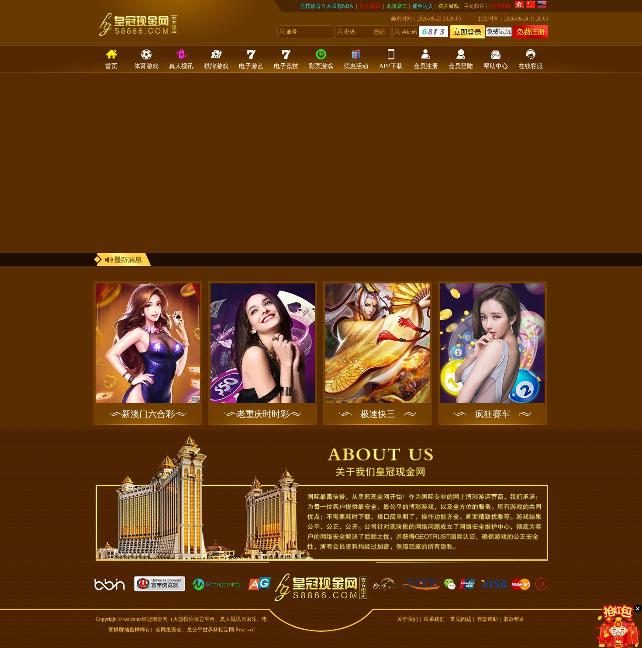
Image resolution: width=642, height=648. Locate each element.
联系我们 (434, 619)
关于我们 (407, 619)
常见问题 (460, 619)
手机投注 (474, 6)
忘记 (379, 32)
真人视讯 (370, 6)
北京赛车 (397, 6)
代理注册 (500, 6)
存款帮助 (487, 619)
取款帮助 (514, 619)
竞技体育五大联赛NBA (326, 6)
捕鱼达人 (422, 6)
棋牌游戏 (448, 6)
